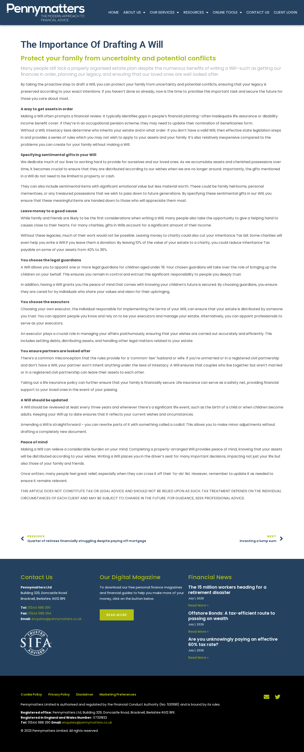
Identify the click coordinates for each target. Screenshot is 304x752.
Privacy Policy (59, 694)
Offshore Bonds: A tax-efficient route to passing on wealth (231, 616)
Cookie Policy (31, 694)
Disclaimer (84, 694)
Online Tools (225, 12)
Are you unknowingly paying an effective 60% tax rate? (233, 642)
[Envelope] (266, 696)
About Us (132, 12)
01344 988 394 (39, 613)
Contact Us (257, 12)
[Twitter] (277, 696)
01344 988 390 (39, 607)
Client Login (285, 12)
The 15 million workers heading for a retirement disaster (227, 590)
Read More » (198, 605)
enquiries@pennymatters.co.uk (56, 619)
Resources (193, 12)
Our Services (162, 12)
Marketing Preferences (117, 694)
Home (113, 12)
